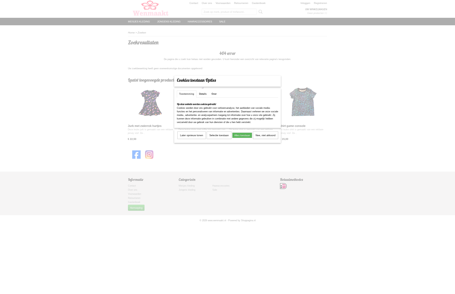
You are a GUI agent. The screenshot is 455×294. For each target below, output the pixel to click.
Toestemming (186, 94)
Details (203, 94)
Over (214, 94)
